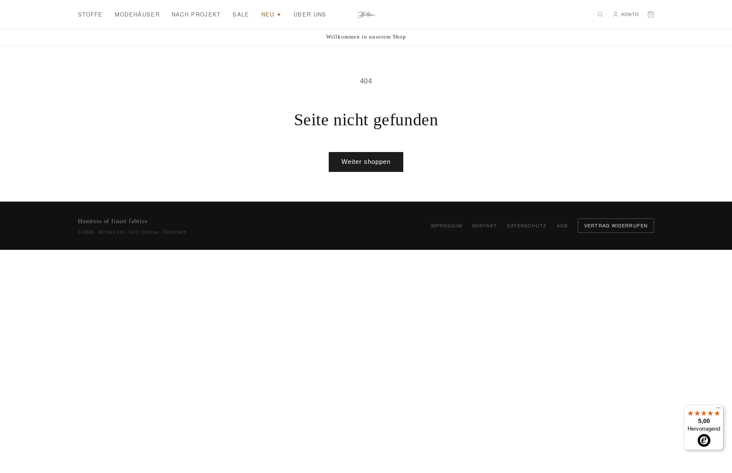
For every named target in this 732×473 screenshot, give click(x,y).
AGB (562, 225)
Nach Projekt (196, 14)
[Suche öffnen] (600, 14)
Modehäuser (137, 14)
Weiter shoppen (366, 161)
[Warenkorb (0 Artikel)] (650, 14)
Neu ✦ (271, 14)
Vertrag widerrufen (616, 225)
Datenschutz (526, 225)
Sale (241, 14)
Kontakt (484, 225)
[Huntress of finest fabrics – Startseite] (366, 14)
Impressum (446, 225)
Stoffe (90, 14)
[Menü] (718, 410)
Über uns (310, 14)
